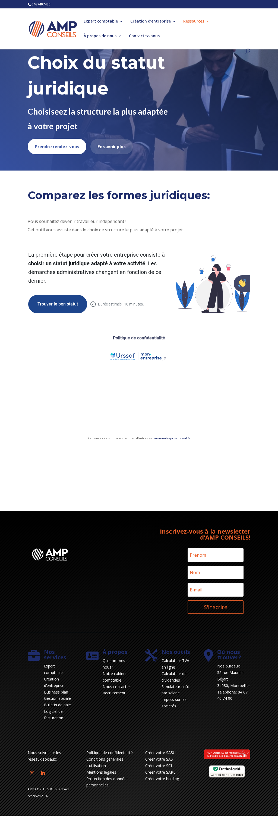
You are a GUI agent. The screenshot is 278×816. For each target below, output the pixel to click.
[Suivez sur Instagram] (32, 773)
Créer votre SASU (160, 752)
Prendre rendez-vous (57, 146)
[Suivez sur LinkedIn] (43, 773)
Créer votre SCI (158, 765)
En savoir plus (111, 146)
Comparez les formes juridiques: (119, 195)
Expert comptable (101, 21)
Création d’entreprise (150, 21)
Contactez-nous (144, 36)
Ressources (193, 21)
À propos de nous (100, 36)
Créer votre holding (162, 778)
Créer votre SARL (160, 772)
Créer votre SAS (159, 759)
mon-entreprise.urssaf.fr (172, 438)
